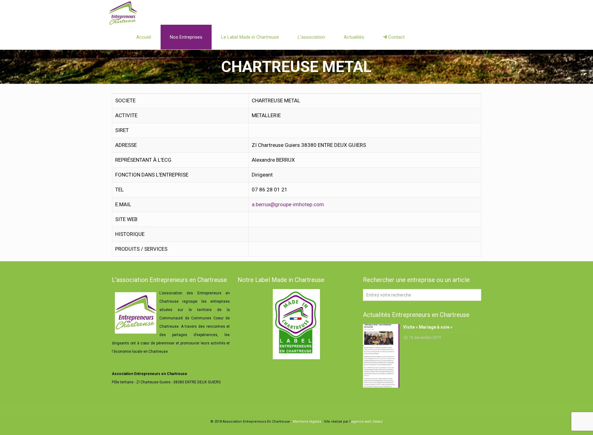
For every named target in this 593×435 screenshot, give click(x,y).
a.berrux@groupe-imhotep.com (288, 204)
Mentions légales (307, 422)
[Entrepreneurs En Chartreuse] (123, 12)
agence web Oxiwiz (367, 422)
